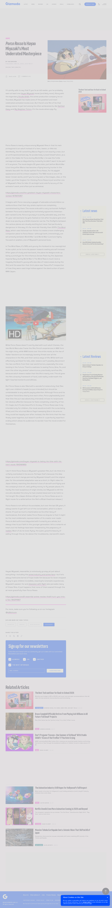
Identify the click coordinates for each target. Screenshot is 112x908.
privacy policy (87, 902)
